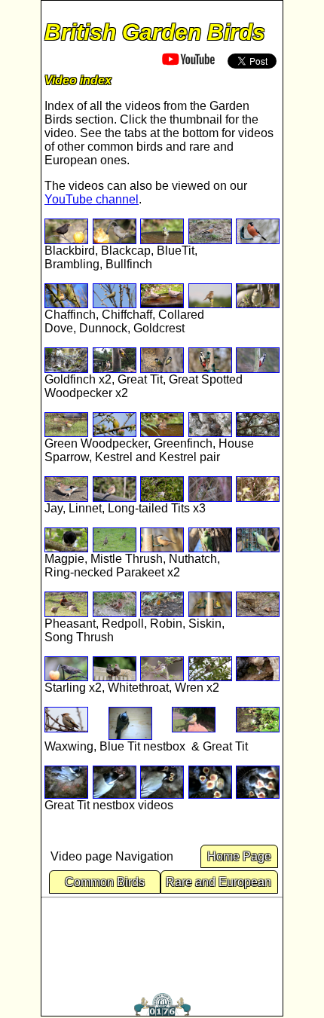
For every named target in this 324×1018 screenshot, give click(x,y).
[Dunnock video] (210, 296)
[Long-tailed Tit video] (162, 489)
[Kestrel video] (210, 425)
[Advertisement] (162, 942)
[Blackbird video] (66, 231)
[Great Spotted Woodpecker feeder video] (210, 360)
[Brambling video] (210, 231)
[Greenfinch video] (114, 425)
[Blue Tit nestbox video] (130, 723)
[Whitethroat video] (162, 669)
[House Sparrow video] (162, 425)
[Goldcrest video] (258, 296)
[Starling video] (66, 669)
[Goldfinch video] (66, 360)
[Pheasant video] (66, 604)
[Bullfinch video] (258, 231)
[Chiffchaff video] (114, 296)
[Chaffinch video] (66, 296)
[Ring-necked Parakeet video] (210, 540)
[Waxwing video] (66, 723)
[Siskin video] (210, 604)
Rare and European (220, 882)
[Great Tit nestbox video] (258, 723)
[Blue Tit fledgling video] (193, 723)
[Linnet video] (114, 489)
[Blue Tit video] (162, 231)
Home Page (239, 856)
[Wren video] (210, 669)
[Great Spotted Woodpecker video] (258, 360)
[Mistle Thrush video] (114, 540)
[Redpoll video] (114, 604)
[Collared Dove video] (162, 296)
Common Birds (105, 882)
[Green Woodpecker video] (66, 425)
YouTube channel (91, 199)
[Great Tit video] (162, 360)
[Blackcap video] (114, 231)
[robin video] (162, 604)
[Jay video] (66, 489)
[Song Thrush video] (258, 604)
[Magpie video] (66, 540)
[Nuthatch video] (162, 540)
